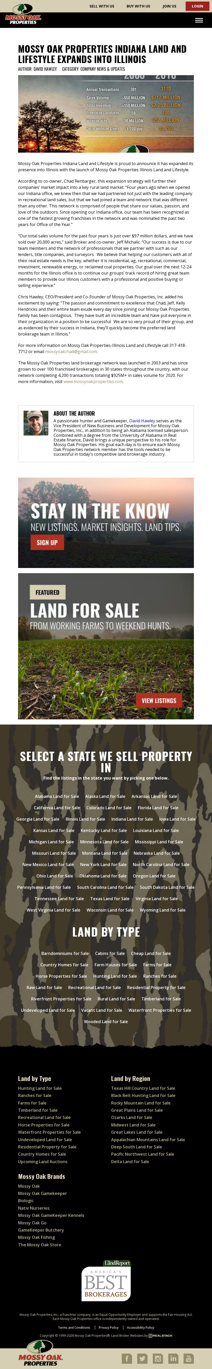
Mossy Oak (29, 1186)
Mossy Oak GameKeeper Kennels (51, 1215)
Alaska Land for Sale (105, 796)
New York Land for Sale (103, 864)
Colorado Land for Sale (109, 808)
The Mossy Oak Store (39, 1245)
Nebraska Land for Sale (157, 853)
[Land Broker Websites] (160, 1335)
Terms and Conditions (74, 1327)
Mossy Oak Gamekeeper (42, 1193)
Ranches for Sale (160, 976)
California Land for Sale (57, 808)
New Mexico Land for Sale (48, 864)
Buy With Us (138, 6)
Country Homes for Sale (64, 965)
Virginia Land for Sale (157, 898)
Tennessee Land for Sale (59, 898)
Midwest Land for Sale (133, 1125)
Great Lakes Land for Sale (137, 1132)
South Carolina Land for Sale (105, 887)
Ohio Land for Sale (54, 876)
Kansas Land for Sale (53, 830)
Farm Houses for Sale (116, 965)
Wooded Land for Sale (106, 1021)
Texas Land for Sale (110, 898)
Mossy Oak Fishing (36, 1237)
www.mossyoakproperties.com (93, 381)
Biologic (26, 1200)
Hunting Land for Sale (115, 976)
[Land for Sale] (106, 646)
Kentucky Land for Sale (104, 830)
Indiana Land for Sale (132, 819)
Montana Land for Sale (104, 853)
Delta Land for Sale (130, 1161)
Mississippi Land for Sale (159, 842)
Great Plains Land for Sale (137, 1110)
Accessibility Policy (140, 1327)
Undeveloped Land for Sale (48, 1010)
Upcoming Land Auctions (42, 1161)
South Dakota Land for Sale (167, 887)
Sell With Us (101, 6)
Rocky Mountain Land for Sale (141, 1103)
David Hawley (45, 69)
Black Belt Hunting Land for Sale (143, 1095)
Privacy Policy (108, 1327)
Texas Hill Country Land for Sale (143, 1088)
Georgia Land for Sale (37, 819)
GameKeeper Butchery (41, 1230)
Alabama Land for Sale (57, 796)
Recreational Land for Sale (94, 987)
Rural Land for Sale (116, 999)
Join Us (169, 6)
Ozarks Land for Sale (131, 1117)
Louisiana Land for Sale (156, 830)
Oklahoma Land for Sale (103, 876)
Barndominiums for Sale (65, 953)
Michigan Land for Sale (51, 842)
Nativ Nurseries (34, 1208)
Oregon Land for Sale (154, 876)
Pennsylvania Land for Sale (44, 887)
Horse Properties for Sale (61, 976)
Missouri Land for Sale (54, 853)
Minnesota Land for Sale (104, 842)
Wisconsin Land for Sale (110, 910)
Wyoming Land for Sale (163, 910)
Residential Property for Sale (156, 987)
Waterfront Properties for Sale (159, 1010)
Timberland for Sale (161, 999)
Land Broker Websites (127, 1335)
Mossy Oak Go (32, 1223)
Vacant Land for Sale (101, 1010)
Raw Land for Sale (44, 987)
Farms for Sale (157, 965)
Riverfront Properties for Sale (61, 999)
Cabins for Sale (110, 953)
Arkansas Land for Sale (154, 796)
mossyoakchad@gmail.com (71, 351)
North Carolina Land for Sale (161, 864)
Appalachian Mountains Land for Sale (148, 1139)
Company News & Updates (102, 69)
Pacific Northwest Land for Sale (142, 1154)
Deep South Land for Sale (136, 1147)
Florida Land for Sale (158, 808)
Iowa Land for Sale (177, 819)
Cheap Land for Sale (151, 953)
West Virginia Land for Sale (53, 910)
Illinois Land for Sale (85, 819)
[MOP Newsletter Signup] (106, 523)
